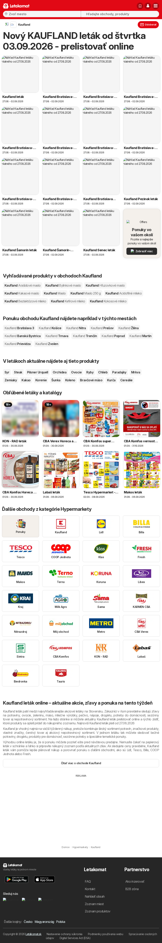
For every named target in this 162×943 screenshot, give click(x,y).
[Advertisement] (81, 807)
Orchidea (59, 372)
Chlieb (102, 372)
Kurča (111, 380)
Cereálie (126, 380)
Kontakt (90, 889)
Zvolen (46, 344)
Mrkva (135, 372)
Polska (60, 922)
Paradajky (119, 372)
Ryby (89, 372)
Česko (28, 922)
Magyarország (44, 922)
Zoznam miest (94, 904)
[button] (147, 6)
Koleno (70, 380)
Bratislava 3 (19, 328)
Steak (18, 372)
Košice (50, 328)
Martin (140, 336)
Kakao (26, 380)
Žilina (128, 328)
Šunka (55, 380)
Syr (7, 372)
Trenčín (85, 336)
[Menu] (155, 6)
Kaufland (23, 285)
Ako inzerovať (134, 881)
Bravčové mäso (91, 380)
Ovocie (76, 372)
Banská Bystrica (23, 336)
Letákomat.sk (33, 934)
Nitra (76, 328)
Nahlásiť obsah (95, 896)
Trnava (56, 336)
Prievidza (18, 344)
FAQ (88, 881)
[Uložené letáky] (140, 6)
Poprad (113, 336)
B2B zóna (132, 889)
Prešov (102, 328)
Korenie (41, 380)
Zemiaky (11, 380)
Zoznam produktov (97, 911)
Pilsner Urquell (37, 372)
